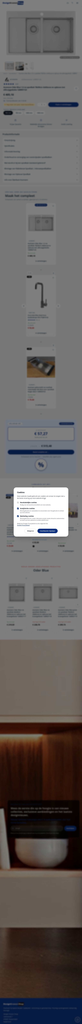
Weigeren (30, 531)
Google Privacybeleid (23, 525)
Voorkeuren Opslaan (47, 531)
